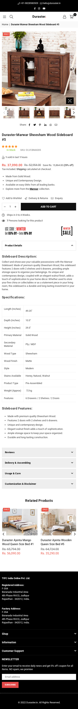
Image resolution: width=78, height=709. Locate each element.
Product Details (13, 245)
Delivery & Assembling (17, 462)
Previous (5, 69)
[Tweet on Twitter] (34, 124)
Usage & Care (13, 473)
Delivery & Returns (38, 198)
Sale (6, 34)
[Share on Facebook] (29, 124)
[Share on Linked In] (45, 124)
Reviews (10, 452)
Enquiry (58, 198)
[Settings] (64, 16)
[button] (10, 146)
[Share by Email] (56, 124)
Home (5, 24)
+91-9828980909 (29, 3)
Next (73, 69)
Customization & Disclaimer (20, 483)
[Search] (11, 16)
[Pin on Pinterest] (40, 124)
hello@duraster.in (51, 3)
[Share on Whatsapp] (50, 124)
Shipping (21, 169)
